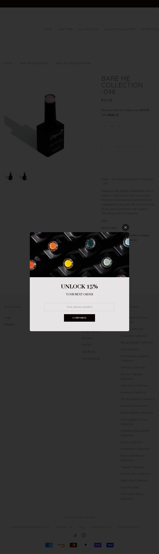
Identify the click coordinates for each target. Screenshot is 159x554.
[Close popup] (125, 227)
